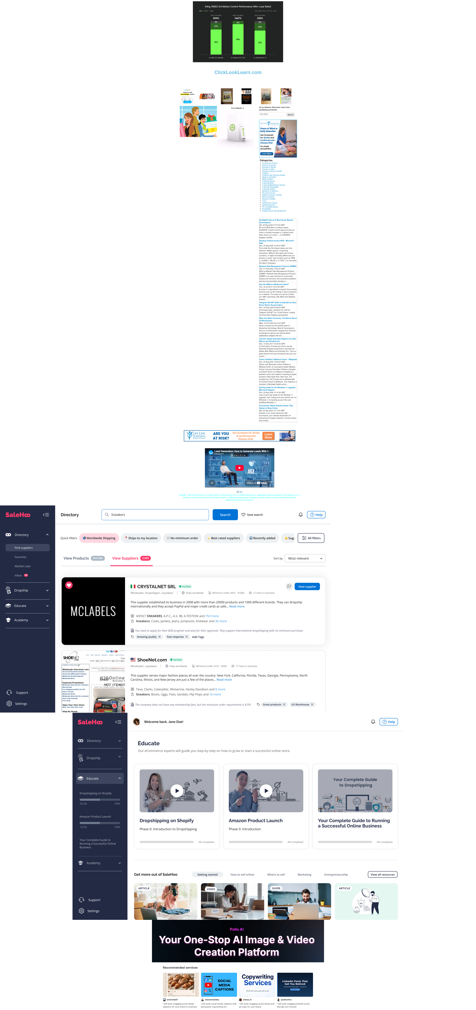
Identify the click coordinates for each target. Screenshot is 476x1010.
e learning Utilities (268, 189)
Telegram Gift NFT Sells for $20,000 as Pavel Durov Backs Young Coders (277, 303)
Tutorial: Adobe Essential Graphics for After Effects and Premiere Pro (277, 339)
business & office (268, 169)
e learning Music (268, 183)
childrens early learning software (273, 175)
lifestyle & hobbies (268, 199)
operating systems (268, 205)
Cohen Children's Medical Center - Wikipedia (278, 359)
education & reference (270, 191)
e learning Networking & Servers (273, 185)
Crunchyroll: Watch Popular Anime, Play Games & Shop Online (276, 406)
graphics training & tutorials (272, 195)
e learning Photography (270, 187)
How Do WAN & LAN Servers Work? (274, 284)
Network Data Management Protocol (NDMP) (277, 266)
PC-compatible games (270, 207)
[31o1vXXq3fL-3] (198, 121)
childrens (265, 173)
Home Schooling (268, 197)
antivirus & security (269, 165)
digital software (267, 179)
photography (266, 209)
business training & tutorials (272, 171)
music (264, 201)
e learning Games (268, 181)
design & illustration (269, 177)
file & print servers (268, 193)
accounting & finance (269, 163)
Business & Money (269, 167)
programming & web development (274, 211)
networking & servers (269, 203)
